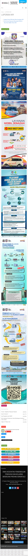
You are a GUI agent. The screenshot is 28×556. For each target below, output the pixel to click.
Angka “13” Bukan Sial (5, 421)
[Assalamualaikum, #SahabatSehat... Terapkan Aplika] (4, 524)
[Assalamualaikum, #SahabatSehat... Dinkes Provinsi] (24, 524)
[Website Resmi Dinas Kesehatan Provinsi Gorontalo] (14, 3)
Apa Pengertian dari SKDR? (6, 416)
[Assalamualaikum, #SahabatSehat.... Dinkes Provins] (17, 530)
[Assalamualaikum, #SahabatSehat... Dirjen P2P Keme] (4, 530)
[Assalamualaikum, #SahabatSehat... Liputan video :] (24, 530)
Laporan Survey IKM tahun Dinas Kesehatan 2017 (14, 19)
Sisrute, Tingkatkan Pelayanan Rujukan (9, 411)
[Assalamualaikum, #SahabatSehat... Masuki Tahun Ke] (17, 537)
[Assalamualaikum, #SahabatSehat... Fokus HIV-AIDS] (17, 524)
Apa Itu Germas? (4, 413)
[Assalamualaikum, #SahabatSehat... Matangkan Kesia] (11, 530)
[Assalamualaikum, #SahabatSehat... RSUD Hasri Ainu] (11, 524)
